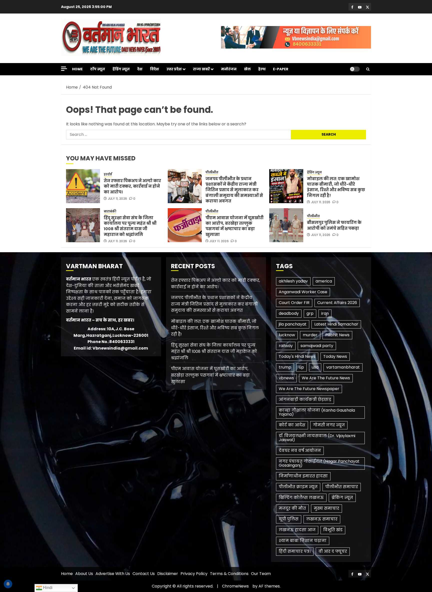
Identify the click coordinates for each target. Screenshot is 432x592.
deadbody (289, 313)
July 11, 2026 (117, 199)
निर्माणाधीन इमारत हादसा (303, 476)
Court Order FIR (294, 303)
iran (325, 313)
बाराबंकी (110, 211)
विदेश (154, 69)
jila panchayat (292, 324)
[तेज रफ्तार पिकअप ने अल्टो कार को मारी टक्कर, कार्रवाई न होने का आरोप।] (83, 186)
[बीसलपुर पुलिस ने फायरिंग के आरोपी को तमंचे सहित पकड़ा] (286, 225)
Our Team (261, 573)
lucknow (287, 335)
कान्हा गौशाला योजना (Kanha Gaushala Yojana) (317, 412)
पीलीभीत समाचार (341, 487)
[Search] (368, 69)
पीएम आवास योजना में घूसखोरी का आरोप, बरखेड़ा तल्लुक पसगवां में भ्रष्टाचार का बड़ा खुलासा (235, 226)
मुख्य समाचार (326, 508)
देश (139, 69)
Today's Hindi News (297, 356)
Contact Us (143, 573)
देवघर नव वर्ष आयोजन (300, 450)
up (301, 367)
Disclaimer (167, 573)
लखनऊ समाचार (322, 519)
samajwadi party (316, 346)
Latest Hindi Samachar (336, 324)
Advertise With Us (113, 573)
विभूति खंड (332, 530)
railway (286, 346)
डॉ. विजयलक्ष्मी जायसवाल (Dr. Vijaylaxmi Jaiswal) (317, 438)
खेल (247, 69)
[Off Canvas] (64, 69)
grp (310, 313)
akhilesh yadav (293, 281)
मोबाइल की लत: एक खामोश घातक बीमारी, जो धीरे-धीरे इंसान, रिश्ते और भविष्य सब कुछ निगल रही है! (336, 187)
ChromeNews (235, 586)
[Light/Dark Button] (355, 69)
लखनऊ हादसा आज (297, 530)
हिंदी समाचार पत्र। (295, 551)
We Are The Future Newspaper (309, 389)
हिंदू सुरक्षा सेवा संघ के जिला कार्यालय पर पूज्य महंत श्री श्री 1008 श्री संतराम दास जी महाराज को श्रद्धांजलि (130, 226)
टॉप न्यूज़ (97, 69)
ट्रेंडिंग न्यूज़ (121, 69)
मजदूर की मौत (292, 508)
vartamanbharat (343, 367)
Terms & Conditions (229, 573)
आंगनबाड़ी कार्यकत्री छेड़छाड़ (305, 399)
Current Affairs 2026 (337, 303)
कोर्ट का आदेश (292, 425)
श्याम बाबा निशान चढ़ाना (302, 540)
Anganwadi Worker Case (303, 292)
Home (77, 69)
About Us (84, 573)
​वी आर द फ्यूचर (332, 551)
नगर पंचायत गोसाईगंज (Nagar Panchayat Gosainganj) (319, 463)
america (324, 281)
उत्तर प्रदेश (174, 69)
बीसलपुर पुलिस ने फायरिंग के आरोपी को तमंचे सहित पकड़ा (334, 225)
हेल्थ (262, 69)
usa (315, 367)
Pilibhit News (337, 335)
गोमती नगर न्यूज (329, 425)
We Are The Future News (326, 378)
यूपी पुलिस (288, 519)
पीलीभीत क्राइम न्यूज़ (298, 487)
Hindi (47, 587)
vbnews (286, 378)
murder (310, 335)
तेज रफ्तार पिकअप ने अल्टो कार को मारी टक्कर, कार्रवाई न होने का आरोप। (132, 186)
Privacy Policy (194, 573)
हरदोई (108, 174)
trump (285, 367)
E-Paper (280, 69)
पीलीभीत (212, 172)
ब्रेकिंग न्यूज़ (342, 497)
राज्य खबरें (201, 69)
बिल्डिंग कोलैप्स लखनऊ (301, 497)
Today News (335, 356)
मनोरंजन (228, 69)
